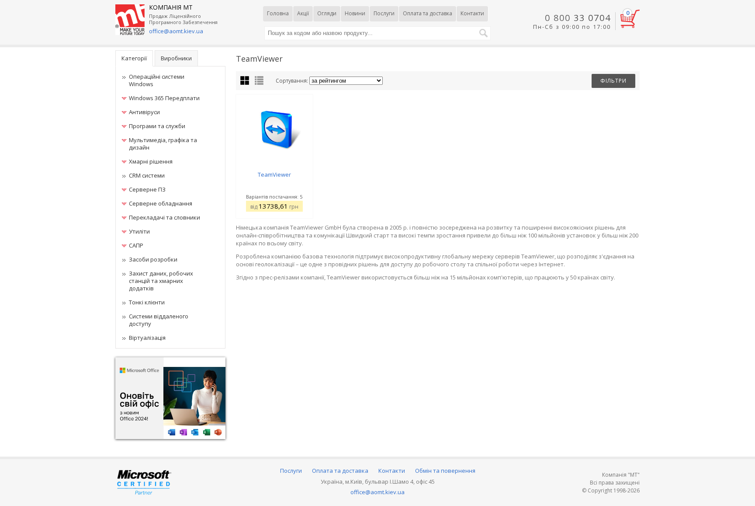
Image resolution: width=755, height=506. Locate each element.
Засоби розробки (153, 259)
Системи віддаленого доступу (158, 320)
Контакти (472, 13)
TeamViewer (274, 174)
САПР (136, 245)
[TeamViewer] (274, 125)
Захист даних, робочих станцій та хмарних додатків (161, 280)
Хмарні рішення (151, 161)
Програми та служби (157, 126)
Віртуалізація (147, 338)
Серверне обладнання (160, 203)
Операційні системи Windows (156, 80)
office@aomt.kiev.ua (176, 31)
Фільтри (613, 80)
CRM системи (147, 175)
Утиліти (139, 231)
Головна (278, 13)
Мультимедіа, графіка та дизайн (163, 143)
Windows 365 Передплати (164, 98)
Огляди (326, 13)
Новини (355, 13)
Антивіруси (144, 112)
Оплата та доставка (427, 13)
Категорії (134, 58)
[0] (630, 26)
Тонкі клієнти (147, 302)
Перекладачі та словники (164, 217)
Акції (303, 13)
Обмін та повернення (445, 471)
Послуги (384, 13)
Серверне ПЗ (147, 189)
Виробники (176, 58)
